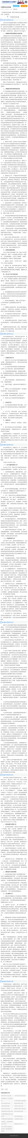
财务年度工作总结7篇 (6, 1095)
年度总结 (15, 9)
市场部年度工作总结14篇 (7, 1111)
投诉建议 (24, 6)
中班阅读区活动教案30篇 (7, 1119)
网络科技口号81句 (18, 1124)
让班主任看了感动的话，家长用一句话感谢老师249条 (7, 1129)
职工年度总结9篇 (18, 1116)
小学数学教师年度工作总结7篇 (7, 1115)
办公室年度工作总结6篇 (19, 1100)
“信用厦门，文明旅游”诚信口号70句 (6, 1123)
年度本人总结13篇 (18, 1106)
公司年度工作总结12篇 (19, 1095)
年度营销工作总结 (18, 1119)
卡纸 (6, 1089)
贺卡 (2, 1089)
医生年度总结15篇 (18, 1111)
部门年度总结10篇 (5, 1103)
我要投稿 (17, 6)
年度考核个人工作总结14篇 (7, 1099)
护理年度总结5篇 (5, 1106)
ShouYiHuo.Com (14, 1135)
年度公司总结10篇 (5, 1108)
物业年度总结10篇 (18, 1103)
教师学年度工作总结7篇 (19, 1108)
